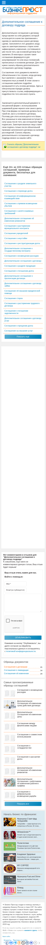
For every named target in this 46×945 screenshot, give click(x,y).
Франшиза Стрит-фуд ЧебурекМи (27, 820)
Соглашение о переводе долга (18, 191)
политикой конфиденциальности (21, 651)
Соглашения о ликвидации (16, 670)
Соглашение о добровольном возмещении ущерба (26, 794)
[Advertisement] (23, 447)
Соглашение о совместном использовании (29, 736)
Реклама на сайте (20, 940)
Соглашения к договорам (15, 667)
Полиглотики (23, 843)
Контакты (7, 940)
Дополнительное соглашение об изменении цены (29, 714)
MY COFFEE (23, 865)
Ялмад (20, 888)
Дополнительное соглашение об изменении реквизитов (29, 770)
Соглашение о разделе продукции (19, 266)
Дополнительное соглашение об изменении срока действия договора (29, 703)
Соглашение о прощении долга (18, 326)
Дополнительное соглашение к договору (22, 261)
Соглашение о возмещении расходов (21, 256)
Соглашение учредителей (16, 233)
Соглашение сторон (13, 298)
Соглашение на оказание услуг (18, 331)
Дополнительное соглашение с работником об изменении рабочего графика (29, 782)
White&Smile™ (24, 832)
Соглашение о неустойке (15, 238)
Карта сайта (6, 936)
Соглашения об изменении (16, 673)
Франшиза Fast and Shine (28, 876)
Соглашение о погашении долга (19, 271)
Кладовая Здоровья (26, 854)
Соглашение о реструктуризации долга (22, 243)
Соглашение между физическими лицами (27, 724)
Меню (9, 3)
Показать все (23, 804)
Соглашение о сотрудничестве (24, 747)
